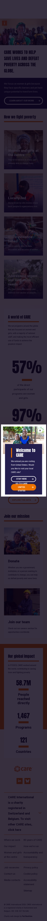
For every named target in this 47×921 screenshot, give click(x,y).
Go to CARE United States (21, 487)
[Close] (40, 430)
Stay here (21, 479)
